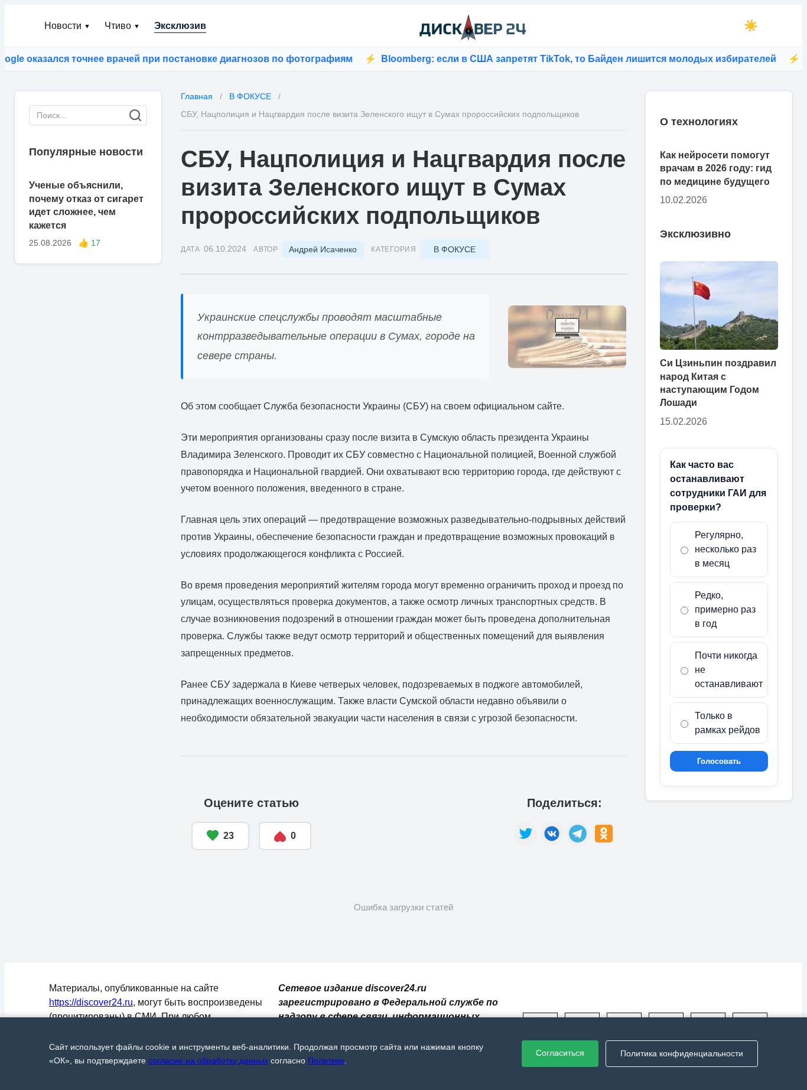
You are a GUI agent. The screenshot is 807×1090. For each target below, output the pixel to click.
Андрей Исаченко (323, 249)
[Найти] (135, 115)
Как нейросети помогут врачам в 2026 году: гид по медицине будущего (716, 168)
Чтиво (122, 26)
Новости (67, 26)
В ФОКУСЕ (455, 249)
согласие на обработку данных (208, 1060)
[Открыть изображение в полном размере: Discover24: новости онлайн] (567, 336)
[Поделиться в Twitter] (526, 833)
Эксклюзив (180, 26)
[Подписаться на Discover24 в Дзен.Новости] (412, 823)
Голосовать (719, 761)
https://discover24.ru (91, 1002)
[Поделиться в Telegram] (578, 833)
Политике (326, 1060)
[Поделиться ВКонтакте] (552, 833)
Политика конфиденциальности (681, 1053)
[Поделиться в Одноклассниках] (604, 833)
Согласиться (560, 1053)
